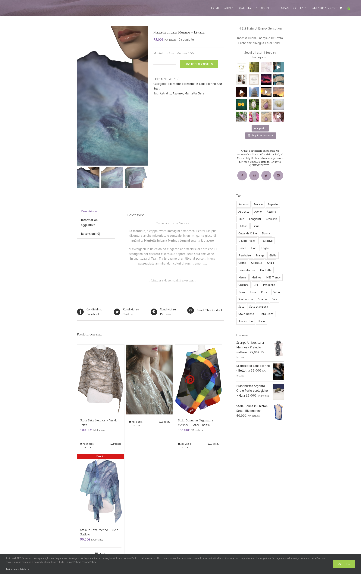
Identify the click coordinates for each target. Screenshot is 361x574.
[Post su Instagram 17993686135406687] (254, 92)
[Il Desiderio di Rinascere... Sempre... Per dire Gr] (278, 104)
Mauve (242, 277)
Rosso (264, 292)
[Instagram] (254, 175)
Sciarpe (262, 299)
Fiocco (242, 248)
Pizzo (241, 292)
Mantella (190, 93)
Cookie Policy (72, 562)
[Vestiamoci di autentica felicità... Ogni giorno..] (266, 67)
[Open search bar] (349, 8)
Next (144, 95)
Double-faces (246, 241)
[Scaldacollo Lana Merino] (149, 371)
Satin (276, 292)
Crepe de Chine (247, 233)
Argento (273, 204)
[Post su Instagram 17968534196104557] (241, 67)
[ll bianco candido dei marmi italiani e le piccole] (254, 104)
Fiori (253, 248)
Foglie (265, 248)
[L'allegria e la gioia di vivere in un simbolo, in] (241, 104)
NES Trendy (273, 277)
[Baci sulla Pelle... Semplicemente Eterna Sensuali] (266, 104)
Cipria (256, 226)
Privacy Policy (89, 562)
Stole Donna (246, 314)
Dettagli (117, 443)
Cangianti (255, 219)
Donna (266, 233)
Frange (260, 255)
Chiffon (242, 226)
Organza (243, 285)
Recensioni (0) (90, 234)
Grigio (270, 263)
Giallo (273, 255)
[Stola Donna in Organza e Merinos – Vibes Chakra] (198, 379)
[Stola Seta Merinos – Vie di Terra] (100, 379)
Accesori (243, 204)
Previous (80, 95)
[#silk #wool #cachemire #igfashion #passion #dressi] (278, 79)
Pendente (269, 285)
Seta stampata (258, 306)
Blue (241, 219)
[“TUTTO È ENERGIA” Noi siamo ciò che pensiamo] (266, 79)
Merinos (256, 277)
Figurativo (266, 241)
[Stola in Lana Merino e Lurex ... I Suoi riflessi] (278, 67)
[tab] (89, 211)
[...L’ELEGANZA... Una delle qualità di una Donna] (241, 79)
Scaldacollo (245, 299)
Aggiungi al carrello (199, 64)
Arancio (258, 204)
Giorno (242, 263)
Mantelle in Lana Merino (199, 84)
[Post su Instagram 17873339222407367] (278, 117)
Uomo (261, 321)
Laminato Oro (246, 270)
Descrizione (89, 211)
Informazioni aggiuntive (89, 222)
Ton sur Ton (245, 321)
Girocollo (256, 263)
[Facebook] (242, 175)
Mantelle (174, 84)
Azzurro (178, 93)
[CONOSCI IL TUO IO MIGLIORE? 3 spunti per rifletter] (254, 79)
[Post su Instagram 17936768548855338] (241, 92)
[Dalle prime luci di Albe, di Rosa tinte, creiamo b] (266, 92)
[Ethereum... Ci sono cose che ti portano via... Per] (241, 117)
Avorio (258, 211)
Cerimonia (272, 219)
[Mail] (278, 175)
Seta (241, 306)
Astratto (165, 93)
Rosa (253, 292)
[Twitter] (266, 175)
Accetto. (344, 564)
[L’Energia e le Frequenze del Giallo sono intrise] (254, 67)
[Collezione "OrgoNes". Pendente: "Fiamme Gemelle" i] (254, 117)
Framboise (244, 255)
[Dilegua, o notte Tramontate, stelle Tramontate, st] (278, 92)
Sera (201, 93)
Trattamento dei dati (17, 569)
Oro (256, 285)
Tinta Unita (266, 314)
